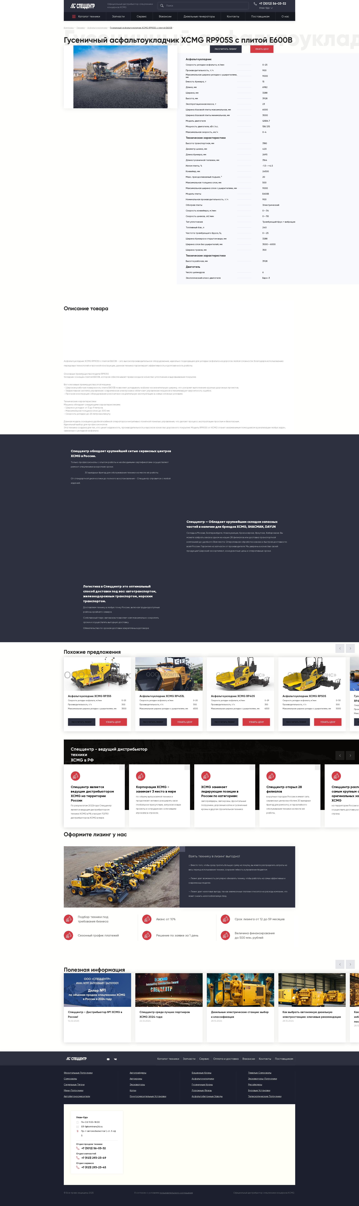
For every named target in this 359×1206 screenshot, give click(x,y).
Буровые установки (259, 1090)
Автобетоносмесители (77, 1096)
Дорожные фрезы (202, 1090)
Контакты (233, 16)
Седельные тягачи (74, 1084)
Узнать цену (262, 49)
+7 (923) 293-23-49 (93, 1157)
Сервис (142, 16)
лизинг (82, 722)
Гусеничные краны (202, 1084)
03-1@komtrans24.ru (92, 1126)
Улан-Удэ (264, 8)
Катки (133, 1090)
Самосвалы (70, 1078)
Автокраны (136, 1078)
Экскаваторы (137, 1084)
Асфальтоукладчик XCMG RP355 (89, 696)
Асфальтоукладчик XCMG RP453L (162, 696)
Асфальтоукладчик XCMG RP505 (304, 696)
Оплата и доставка (226, 1058)
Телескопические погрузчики (264, 1096)
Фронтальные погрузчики (78, 1072)
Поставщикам (260, 16)
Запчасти (118, 16)
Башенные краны (201, 1072)
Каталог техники (89, 16)
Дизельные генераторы (199, 16)
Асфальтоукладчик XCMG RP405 (233, 696)
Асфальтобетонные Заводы (207, 1096)
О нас (285, 16)
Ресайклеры (255, 1084)
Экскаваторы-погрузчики (262, 1078)
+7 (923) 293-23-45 (93, 1167)
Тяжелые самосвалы (259, 1072)
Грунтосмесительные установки (148, 1096)
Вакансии (165, 16)
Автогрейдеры (138, 1072)
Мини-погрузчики (73, 1090)
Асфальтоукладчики (203, 1078)
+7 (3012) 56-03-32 (272, 3)
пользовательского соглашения (176, 1193)
